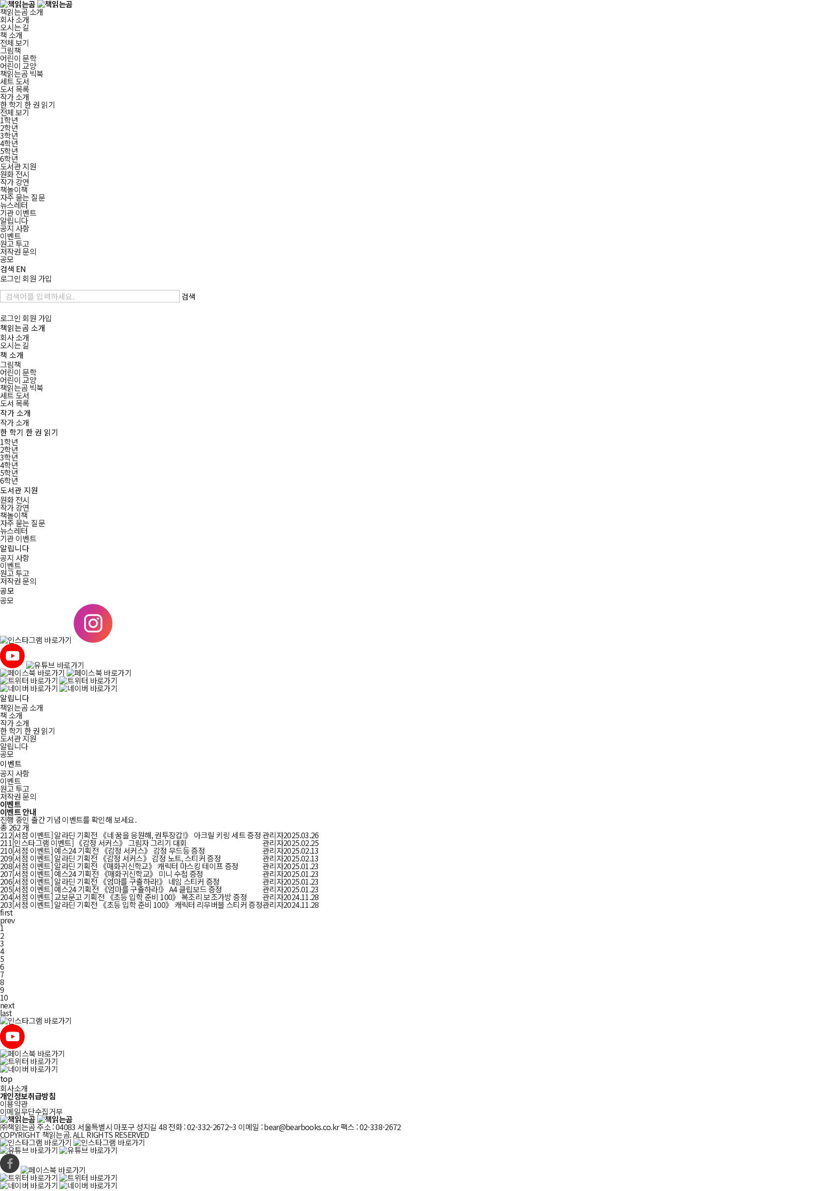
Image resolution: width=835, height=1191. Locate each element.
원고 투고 (14, 243)
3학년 (9, 135)
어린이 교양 (18, 66)
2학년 (9, 127)
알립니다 (14, 220)
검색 (7, 268)
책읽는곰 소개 (21, 11)
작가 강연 (14, 181)
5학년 (9, 151)
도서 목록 (14, 89)
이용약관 (14, 1103)
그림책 (10, 50)
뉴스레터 (14, 205)
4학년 (9, 143)
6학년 (9, 158)
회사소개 (14, 1088)
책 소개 (11, 35)
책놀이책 (14, 189)
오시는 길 (14, 27)
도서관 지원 (18, 166)
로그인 (10, 278)
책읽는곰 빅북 (21, 73)
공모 (7, 259)
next (7, 1005)
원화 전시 (14, 174)
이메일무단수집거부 (31, 1111)
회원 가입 (37, 278)
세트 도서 (14, 81)
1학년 (9, 120)
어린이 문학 (18, 58)
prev (7, 920)
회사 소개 (14, 19)
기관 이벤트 (18, 212)
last (6, 1013)
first (6, 912)
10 (4, 997)
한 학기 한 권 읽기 (27, 104)
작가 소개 (14, 96)
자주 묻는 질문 (22, 197)
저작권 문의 (18, 251)
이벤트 (10, 236)
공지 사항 (14, 228)
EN (21, 268)
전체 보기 (14, 42)
